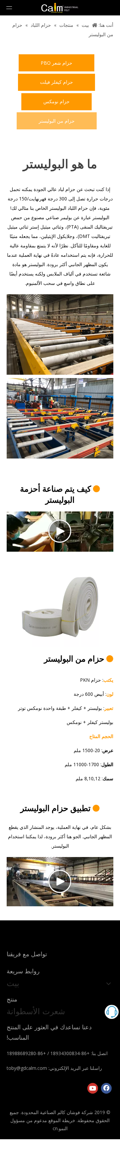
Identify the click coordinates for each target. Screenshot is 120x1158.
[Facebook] (106, 1088)
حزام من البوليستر (57, 121)
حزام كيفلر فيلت (56, 82)
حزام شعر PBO (56, 63)
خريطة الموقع (61, 1120)
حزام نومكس (56, 101)
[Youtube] (92, 1088)
